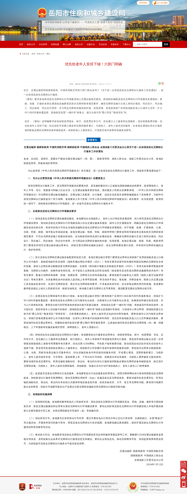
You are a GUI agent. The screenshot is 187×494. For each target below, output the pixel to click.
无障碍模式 (143, 3)
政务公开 (31, 44)
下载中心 (127, 44)
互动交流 (103, 44)
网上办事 (67, 44)
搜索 (166, 44)
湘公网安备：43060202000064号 (105, 490)
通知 (48, 54)
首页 (21, 44)
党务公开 (79, 44)
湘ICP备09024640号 (85, 490)
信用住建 (55, 44)
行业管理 (43, 44)
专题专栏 (115, 44)
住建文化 (91, 44)
